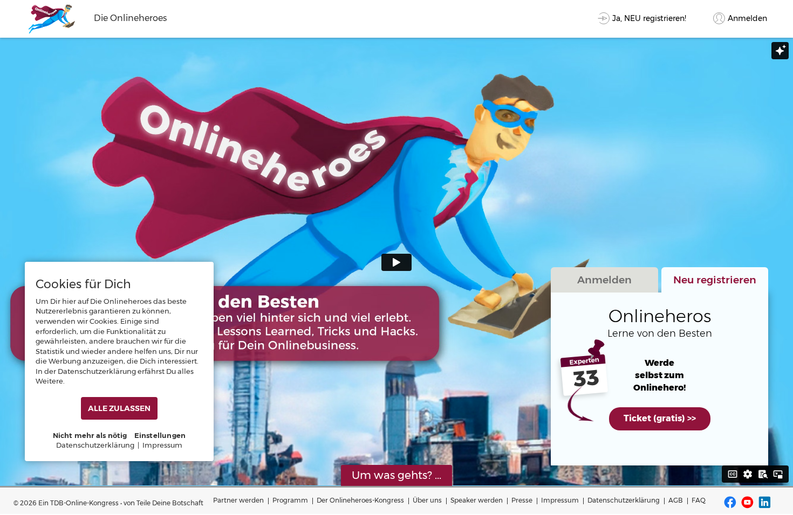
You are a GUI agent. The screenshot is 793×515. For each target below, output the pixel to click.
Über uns (427, 500)
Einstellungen (160, 435)
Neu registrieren (714, 279)
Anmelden (604, 279)
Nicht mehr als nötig (90, 435)
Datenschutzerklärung (623, 500)
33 (586, 378)
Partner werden (238, 500)
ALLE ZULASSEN (119, 408)
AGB (675, 500)
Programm (290, 500)
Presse (521, 500)
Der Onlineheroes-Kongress (360, 500)
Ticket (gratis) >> (660, 418)
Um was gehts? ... (396, 475)
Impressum (560, 500)
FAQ (699, 500)
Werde (659, 363)
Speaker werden (476, 500)
